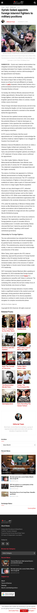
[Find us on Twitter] (3, 543)
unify (9, 84)
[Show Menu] (2, 2)
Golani (22, 206)
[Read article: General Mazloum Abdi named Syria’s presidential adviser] (5, 563)
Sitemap (3, 585)
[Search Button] (35, 2)
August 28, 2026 (7, 472)
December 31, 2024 (23, 21)
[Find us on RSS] (7, 543)
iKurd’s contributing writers (9, 587)
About (3, 581)
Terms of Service (6, 583)
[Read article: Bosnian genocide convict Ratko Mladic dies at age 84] (5, 478)
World (7, 7)
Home (2, 7)
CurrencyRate (32, 508)
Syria (18, 7)
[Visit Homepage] (18, 2)
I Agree (24, 610)
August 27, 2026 (14, 496)
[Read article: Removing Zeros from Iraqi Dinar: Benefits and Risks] (5, 494)
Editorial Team (11, 21)
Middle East (13, 7)
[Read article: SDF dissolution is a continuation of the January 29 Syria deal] (5, 486)
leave (26, 276)
